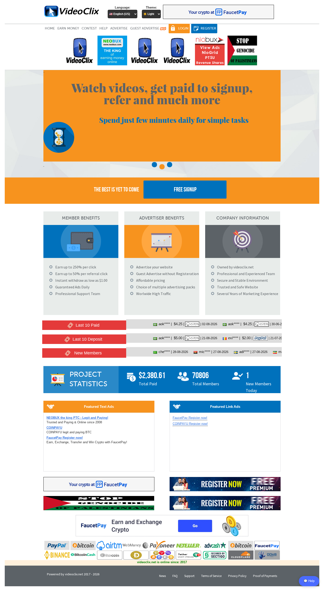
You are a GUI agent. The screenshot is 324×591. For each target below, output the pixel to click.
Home (50, 28)
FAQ (175, 576)
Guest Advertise (145, 28)
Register (208, 28)
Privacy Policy (237, 576)
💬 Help (309, 581)
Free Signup (185, 189)
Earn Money (68, 28)
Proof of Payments (265, 576)
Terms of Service (211, 576)
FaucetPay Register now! (190, 417)
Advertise (119, 28)
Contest (89, 28)
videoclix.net (74, 574)
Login (183, 28)
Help (103, 28)
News (162, 576)
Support (189, 576)
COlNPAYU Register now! (190, 423)
